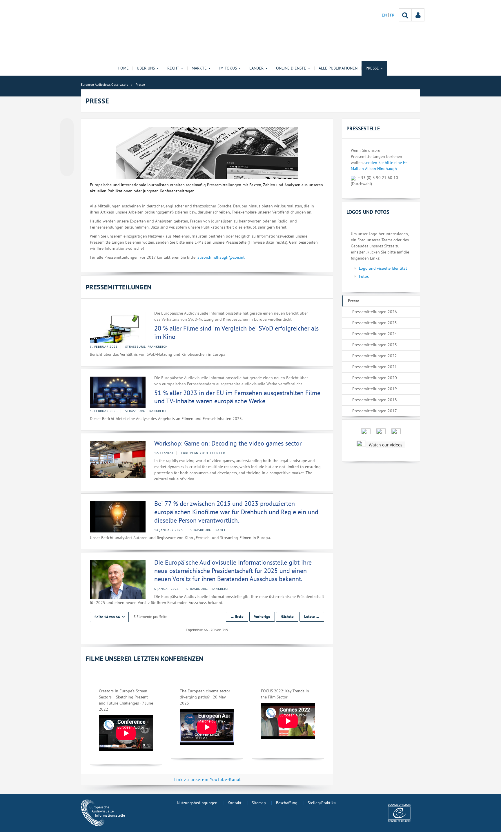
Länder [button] (256, 68)
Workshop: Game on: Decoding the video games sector (228, 443)
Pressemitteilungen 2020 (374, 377)
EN (385, 15)
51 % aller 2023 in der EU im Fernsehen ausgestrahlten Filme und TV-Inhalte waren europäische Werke (237, 397)
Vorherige (262, 616)
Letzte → (312, 616)
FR (392, 15)
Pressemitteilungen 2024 (374, 333)
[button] (109, 617)
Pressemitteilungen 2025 (374, 322)
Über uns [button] (146, 68)
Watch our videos (385, 445)
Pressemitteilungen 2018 (374, 399)
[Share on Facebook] (67, 147)
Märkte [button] (199, 68)
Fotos (364, 276)
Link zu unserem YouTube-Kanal (207, 779)
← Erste (237, 616)
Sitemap (259, 802)
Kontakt (235, 802)
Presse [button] (372, 68)
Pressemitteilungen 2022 (374, 355)
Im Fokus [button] (228, 68)
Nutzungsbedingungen (197, 802)
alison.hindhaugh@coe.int (221, 257)
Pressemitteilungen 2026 (374, 311)
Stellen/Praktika (322, 802)
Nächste (287, 616)
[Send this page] (67, 169)
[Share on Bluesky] (67, 125)
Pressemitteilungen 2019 (374, 388)
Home (123, 68)
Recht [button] (173, 68)
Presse (353, 300)
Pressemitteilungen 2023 (374, 344)
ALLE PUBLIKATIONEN (338, 68)
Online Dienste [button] (291, 68)
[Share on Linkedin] (67, 158)
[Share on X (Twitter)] (67, 136)
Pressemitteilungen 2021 (374, 366)
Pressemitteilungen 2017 (374, 410)
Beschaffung (286, 802)
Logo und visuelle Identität (383, 268)
